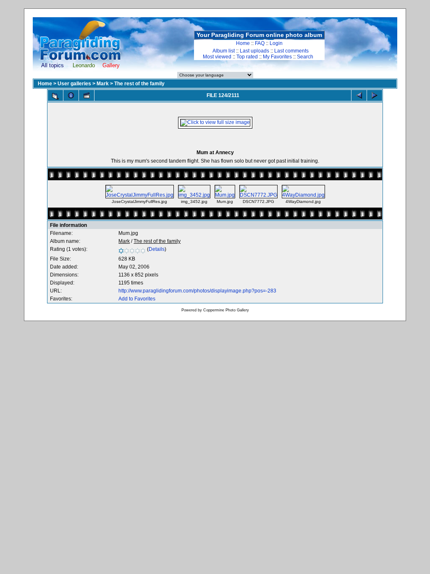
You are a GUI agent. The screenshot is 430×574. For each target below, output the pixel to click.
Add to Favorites (136, 299)
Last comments (291, 51)
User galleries (74, 84)
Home (243, 43)
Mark (103, 84)
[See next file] (374, 95)
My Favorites (277, 57)
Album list (223, 51)
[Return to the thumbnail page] (55, 96)
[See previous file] (359, 95)
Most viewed (217, 57)
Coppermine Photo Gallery (226, 310)
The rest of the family (139, 84)
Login (276, 43)
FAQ (260, 43)
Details (157, 249)
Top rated (247, 57)
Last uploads (254, 51)
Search (305, 57)
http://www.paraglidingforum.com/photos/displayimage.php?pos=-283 (197, 291)
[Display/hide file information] (71, 95)
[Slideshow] (86, 95)
